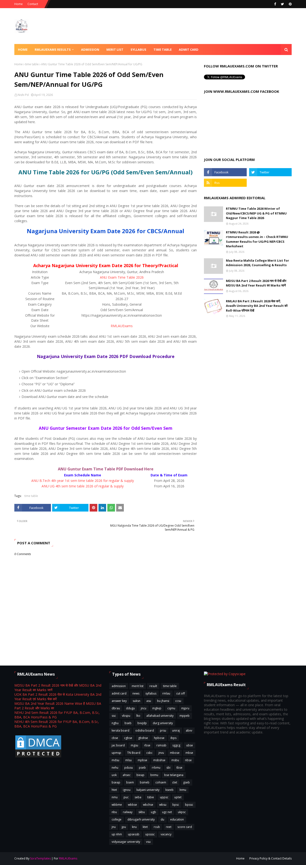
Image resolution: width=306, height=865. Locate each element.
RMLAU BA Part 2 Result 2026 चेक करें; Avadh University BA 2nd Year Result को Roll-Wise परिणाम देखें (257, 306)
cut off (180, 693)
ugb (153, 812)
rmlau (166, 693)
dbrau (116, 708)
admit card (119, 693)
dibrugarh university (141, 819)
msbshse (159, 760)
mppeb (185, 716)
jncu (143, 708)
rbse (147, 745)
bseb (128, 723)
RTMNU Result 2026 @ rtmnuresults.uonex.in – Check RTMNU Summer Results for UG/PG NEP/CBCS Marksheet (257, 239)
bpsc (175, 805)
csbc (149, 753)
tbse (179, 768)
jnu (114, 827)
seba (138, 797)
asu (148, 701)
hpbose (159, 738)
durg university (163, 723)
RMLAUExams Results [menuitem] (53, 49)
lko (138, 716)
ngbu (115, 723)
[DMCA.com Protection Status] (38, 757)
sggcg (176, 745)
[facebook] (275, 4)
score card (184, 827)
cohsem (160, 782)
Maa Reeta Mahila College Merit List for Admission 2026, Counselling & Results (257, 262)
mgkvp (156, 708)
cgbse (128, 738)
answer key (119, 701)
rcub (157, 827)
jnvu (161, 753)
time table (32, 64)
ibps (173, 738)
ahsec (127, 775)
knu (134, 827)
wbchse (148, 805)
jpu (124, 827)
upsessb (133, 834)
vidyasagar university (126, 842)
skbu (141, 812)
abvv (189, 730)
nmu (115, 797)
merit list (137, 686)
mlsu (128, 760)
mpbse (142, 760)
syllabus (150, 693)
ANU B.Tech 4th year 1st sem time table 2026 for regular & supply (82, 480)
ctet (174, 782)
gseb (186, 782)
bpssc (189, 805)
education (177, 819)
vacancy (166, 834)
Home (18, 4)
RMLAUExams (122, 326)
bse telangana (173, 775)
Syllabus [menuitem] (138, 49)
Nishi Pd (23, 95)
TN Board (133, 753)
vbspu (126, 716)
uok (114, 775)
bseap (116, 782)
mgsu (134, 745)
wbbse (132, 805)
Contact (32, 4)
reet (168, 827)
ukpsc (182, 812)
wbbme (117, 805)
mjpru (185, 708)
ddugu (130, 708)
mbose (175, 753)
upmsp (116, 753)
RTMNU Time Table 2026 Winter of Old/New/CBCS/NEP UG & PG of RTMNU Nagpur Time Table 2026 (256, 213)
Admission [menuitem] (90, 49)
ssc (114, 716)
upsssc (150, 834)
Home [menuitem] (22, 49)
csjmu (171, 708)
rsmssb (161, 745)
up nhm (117, 834)
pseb (142, 768)
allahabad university (160, 716)
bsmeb (144, 782)
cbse (115, 738)
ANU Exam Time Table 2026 (122, 277)
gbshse (143, 738)
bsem (130, 782)
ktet (145, 827)
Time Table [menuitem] (162, 49)
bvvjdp (142, 723)
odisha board (144, 730)
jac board (118, 745)
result (153, 686)
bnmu (154, 775)
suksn (136, 701)
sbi (168, 768)
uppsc (164, 797)
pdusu (128, 768)
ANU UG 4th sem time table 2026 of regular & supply (83, 486)
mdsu (115, 760)
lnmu (183, 790)
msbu (175, 760)
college (116, 819)
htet (114, 790)
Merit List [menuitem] (114, 49)
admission (119, 686)
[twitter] (282, 4)
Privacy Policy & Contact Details (270, 858)
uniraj (176, 730)
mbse (189, 753)
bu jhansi (163, 701)
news (135, 693)
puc (126, 797)
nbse (188, 760)
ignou (127, 790)
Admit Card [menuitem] (188, 49)
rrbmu (156, 768)
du (162, 819)
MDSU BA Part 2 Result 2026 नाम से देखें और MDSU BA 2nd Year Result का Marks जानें (256, 283)
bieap (140, 775)
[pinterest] (290, 4)
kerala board (120, 730)
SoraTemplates (40, 858)
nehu (115, 768)
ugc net (167, 812)
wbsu (162, 805)
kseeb (169, 790)
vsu (148, 842)
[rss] (225, 183)
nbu (114, 812)
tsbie (150, 797)
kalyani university (148, 790)
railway (127, 812)
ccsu (178, 701)
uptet (177, 797)
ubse (189, 745)
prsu (163, 730)
